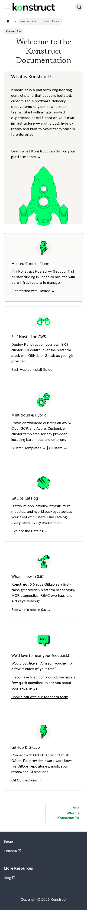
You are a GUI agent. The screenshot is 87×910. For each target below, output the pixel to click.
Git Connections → (26, 780)
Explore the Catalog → (29, 531)
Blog (7, 877)
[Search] (79, 7)
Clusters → (58, 447)
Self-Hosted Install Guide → (34, 369)
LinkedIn (10, 851)
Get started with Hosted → (33, 290)
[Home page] (8, 21)
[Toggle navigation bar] (7, 6)
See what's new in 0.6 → (31, 609)
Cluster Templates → (28, 447)
